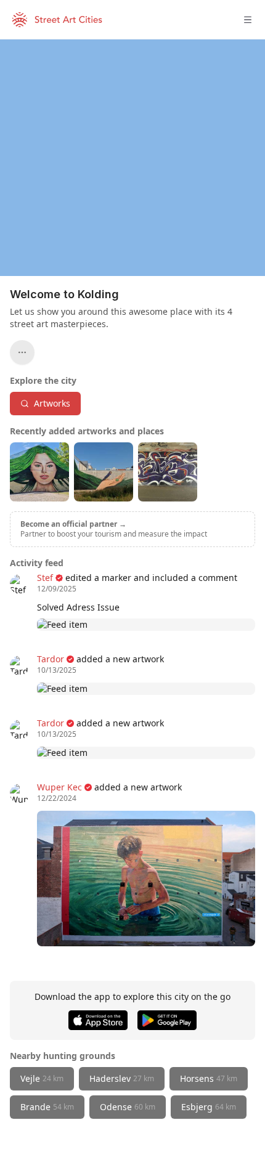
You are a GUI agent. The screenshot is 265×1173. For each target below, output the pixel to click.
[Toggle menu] (248, 19)
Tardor (50, 659)
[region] (132, 157)
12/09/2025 (56, 589)
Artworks (52, 403)
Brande (47, 1107)
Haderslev (121, 1078)
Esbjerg (208, 1107)
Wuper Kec (59, 787)
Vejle (41, 1078)
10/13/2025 (56, 670)
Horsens (208, 1078)
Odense (127, 1107)
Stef (45, 577)
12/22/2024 (56, 798)
